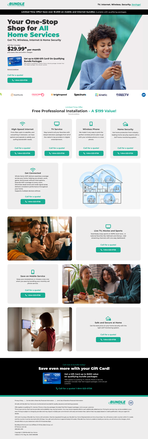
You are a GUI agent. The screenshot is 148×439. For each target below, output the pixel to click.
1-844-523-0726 (20, 80)
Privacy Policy (19, 400)
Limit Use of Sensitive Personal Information (70, 400)
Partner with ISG (21, 427)
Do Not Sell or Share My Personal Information (40, 400)
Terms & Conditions (13, 69)
